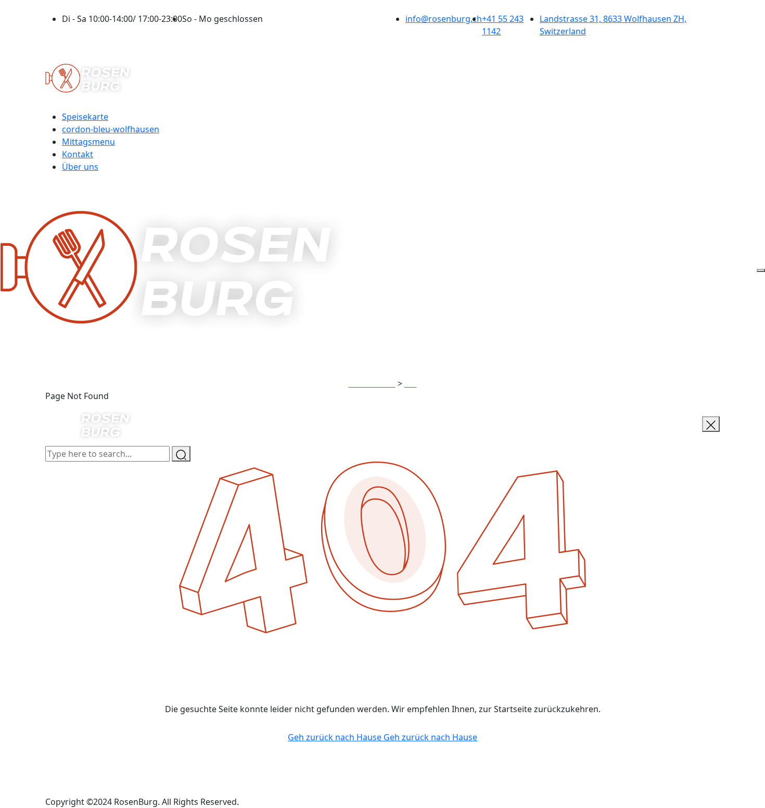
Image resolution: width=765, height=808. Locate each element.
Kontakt (77, 154)
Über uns (80, 166)
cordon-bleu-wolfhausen (110, 129)
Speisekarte (85, 116)
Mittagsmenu (88, 141)
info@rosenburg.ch (443, 18)
